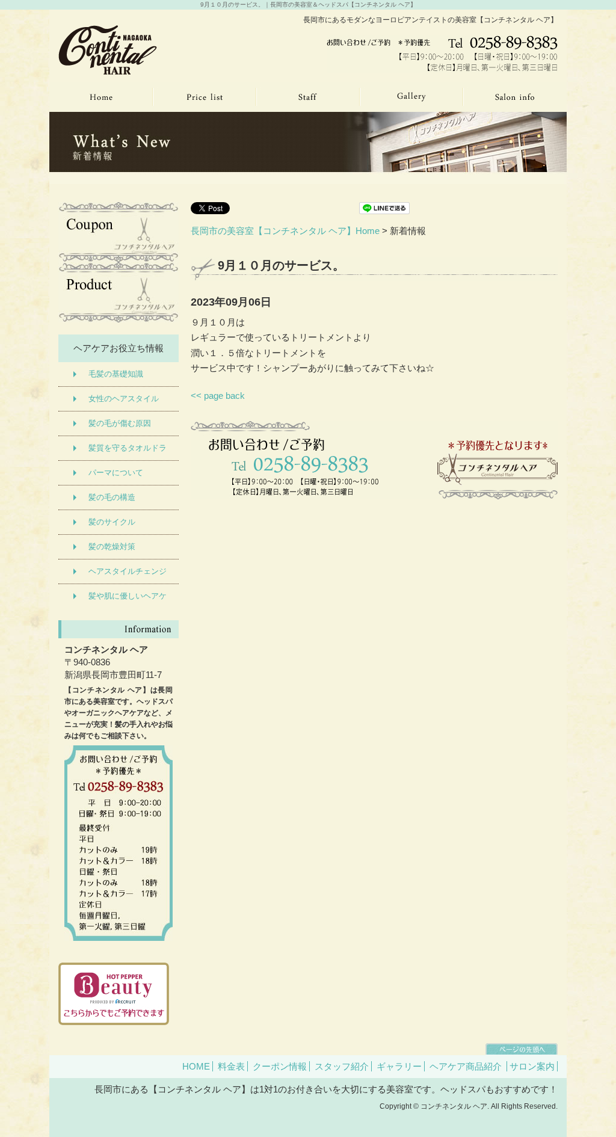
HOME (196, 1066)
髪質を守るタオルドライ (127, 451)
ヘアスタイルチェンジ (127, 571)
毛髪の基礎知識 (115, 373)
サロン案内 (532, 1066)
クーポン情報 (280, 1066)
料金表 (231, 1066)
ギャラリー (399, 1066)
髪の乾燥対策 (111, 546)
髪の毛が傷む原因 (119, 423)
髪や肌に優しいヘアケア (127, 599)
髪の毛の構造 (111, 497)
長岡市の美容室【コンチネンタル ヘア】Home (285, 231)
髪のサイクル (111, 521)
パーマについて (115, 472)
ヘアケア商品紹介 (466, 1066)
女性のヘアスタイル (123, 398)
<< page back (218, 395)
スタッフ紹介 (342, 1066)
